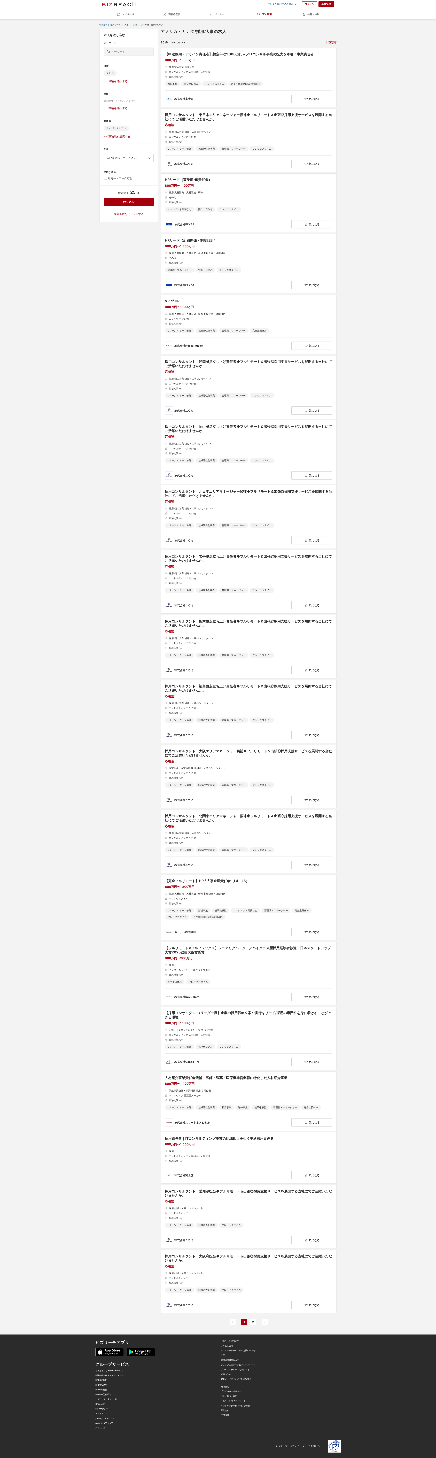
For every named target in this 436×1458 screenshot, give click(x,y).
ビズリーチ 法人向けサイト (233, 1401)
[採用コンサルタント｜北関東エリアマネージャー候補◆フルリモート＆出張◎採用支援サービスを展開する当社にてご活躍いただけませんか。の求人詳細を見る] (248, 841)
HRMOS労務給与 (103, 1394)
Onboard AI (100, 1404)
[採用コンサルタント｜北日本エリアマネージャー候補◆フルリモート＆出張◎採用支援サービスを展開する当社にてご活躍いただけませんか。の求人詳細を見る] (248, 517)
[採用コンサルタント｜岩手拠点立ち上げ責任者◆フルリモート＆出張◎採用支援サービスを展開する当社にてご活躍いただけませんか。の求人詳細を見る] (248, 581)
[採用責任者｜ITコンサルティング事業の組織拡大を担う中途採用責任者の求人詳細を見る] (248, 1157)
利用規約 (225, 1387)
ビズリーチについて (230, 1341)
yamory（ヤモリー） (105, 1418)
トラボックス (101, 1414)
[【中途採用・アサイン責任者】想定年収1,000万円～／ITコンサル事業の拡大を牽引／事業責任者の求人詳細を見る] (248, 77)
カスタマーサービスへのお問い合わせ (238, 1350)
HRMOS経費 (101, 1390)
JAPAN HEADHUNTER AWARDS (236, 1379)
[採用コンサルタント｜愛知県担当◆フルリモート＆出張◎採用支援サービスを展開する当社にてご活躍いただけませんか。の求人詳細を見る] (248, 1216)
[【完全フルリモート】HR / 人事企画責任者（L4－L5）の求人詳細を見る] (248, 907)
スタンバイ (100, 1428)
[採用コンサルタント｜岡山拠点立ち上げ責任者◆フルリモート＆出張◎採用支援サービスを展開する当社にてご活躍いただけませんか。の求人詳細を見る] (248, 452)
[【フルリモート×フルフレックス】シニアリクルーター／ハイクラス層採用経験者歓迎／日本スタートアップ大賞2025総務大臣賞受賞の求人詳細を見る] (248, 973)
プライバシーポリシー (231, 1391)
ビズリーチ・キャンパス (106, 1399)
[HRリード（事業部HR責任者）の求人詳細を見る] (248, 203)
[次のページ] (265, 1322)
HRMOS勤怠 (101, 1385)
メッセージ (221, 14)
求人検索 (267, 14)
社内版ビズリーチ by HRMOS (109, 1371)
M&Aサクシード (102, 1409)
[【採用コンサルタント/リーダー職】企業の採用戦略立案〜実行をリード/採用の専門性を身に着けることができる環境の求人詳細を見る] (248, 1038)
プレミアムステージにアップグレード (238, 1365)
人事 (126, 24)
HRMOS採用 (101, 1380)
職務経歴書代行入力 (230, 1360)
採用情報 (225, 1415)
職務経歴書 (174, 14)
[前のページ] (233, 1322)
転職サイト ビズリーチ (109, 24)
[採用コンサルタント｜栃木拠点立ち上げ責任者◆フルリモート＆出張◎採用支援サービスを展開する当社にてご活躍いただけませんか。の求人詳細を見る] (248, 646)
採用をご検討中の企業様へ (282, 4)
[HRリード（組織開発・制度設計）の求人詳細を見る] (248, 263)
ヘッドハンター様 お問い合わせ (235, 1406)
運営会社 (225, 1410)
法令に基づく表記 (229, 1396)
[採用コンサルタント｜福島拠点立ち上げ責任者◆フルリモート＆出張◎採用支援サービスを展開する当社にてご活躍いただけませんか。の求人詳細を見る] (248, 711)
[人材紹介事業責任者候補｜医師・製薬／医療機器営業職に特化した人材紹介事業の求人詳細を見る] (248, 1101)
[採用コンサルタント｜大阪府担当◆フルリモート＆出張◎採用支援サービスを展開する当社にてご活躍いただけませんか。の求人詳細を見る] (248, 1281)
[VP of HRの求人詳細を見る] (248, 324)
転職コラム (226, 1374)
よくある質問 (227, 1346)
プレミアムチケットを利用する (235, 1370)
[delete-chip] (113, 73)
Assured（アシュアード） (107, 1423)
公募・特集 (313, 14)
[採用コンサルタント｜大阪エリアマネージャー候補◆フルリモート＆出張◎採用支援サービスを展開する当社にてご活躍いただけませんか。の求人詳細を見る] (248, 776)
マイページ (128, 14)
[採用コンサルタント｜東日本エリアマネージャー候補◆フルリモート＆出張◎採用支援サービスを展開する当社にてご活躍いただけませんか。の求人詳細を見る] (248, 140)
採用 (135, 24)
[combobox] (129, 158)
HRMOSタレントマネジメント (109, 1375)
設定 (223, 1355)
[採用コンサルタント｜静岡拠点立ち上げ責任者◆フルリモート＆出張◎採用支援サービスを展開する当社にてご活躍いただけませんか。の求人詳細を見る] (248, 387)
